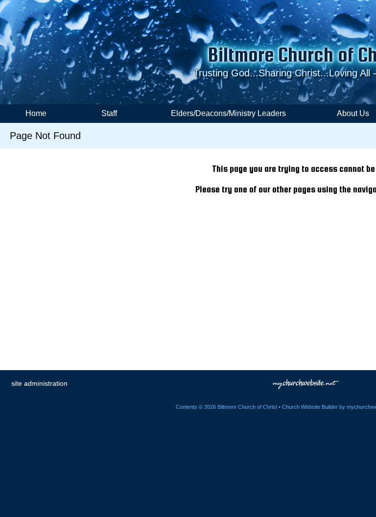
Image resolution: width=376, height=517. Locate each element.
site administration (39, 383)
